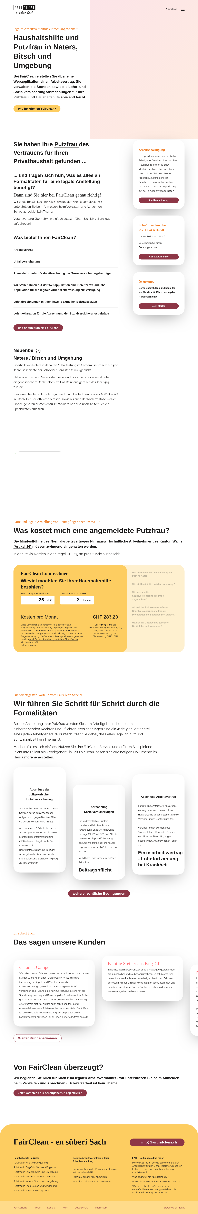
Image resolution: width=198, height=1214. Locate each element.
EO (119, 628)
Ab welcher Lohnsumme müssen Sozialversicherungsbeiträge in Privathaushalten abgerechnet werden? (154, 611)
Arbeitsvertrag (23, 249)
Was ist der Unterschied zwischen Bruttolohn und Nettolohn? (150, 624)
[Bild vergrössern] (39, 471)
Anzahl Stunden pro (73, 593)
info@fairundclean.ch (159, 1142)
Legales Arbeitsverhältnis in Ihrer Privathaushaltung (91, 1159)
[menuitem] (20, 1208)
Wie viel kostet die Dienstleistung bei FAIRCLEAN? (152, 574)
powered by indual (174, 1207)
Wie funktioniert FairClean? (37, 108)
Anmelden (171, 9)
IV (116, 628)
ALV (95, 630)
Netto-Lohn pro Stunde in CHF (35, 593)
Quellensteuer (110, 630)
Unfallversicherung (26, 261)
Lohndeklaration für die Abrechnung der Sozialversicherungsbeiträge (61, 313)
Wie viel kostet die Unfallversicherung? (153, 584)
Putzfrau (20, 97)
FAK (100, 630)
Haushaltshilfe (48, 97)
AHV (113, 628)
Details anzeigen (28, 645)
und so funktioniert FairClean (38, 327)
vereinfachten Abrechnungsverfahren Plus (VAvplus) (53, 639)
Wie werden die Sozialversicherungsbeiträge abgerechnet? (148, 596)
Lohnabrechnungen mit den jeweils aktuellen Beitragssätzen (55, 301)
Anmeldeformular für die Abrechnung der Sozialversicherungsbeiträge (62, 273)
